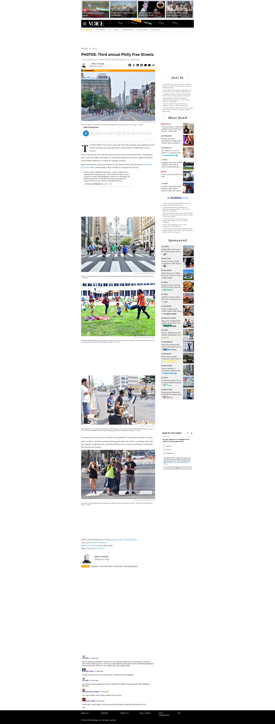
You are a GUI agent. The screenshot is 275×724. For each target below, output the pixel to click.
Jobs (164, 172)
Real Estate (167, 270)
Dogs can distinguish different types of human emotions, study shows (176, 204)
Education (167, 124)
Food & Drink (101, 29)
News (120, 22)
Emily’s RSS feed (91, 546)
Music (117, 29)
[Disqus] (118, 626)
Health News (167, 366)
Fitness (166, 247)
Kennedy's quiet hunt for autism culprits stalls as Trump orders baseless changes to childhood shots (177, 86)
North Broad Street (131, 566)
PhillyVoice (96, 23)
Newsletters (155, 29)
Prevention (167, 148)
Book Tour (167, 258)
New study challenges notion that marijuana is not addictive (174, 225)
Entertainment (127, 29)
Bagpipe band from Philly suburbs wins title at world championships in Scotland (176, 95)
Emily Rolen (98, 64)
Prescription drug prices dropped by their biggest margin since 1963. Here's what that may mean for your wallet (177, 230)
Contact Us (124, 713)
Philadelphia (118, 566)
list (93, 441)
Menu (84, 23)
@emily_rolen (117, 540)
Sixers (165, 184)
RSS (179, 713)
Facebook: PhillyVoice (98, 543)
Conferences (167, 342)
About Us (84, 713)
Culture (148, 23)
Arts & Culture (142, 29)
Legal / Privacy (145, 713)
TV (110, 29)
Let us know (100, 548)
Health (134, 23)
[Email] (149, 65)
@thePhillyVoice (131, 540)
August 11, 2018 (107, 184)
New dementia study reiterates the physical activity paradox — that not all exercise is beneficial (176, 100)
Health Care (167, 389)
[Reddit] (141, 65)
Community (89, 70)
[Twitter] (133, 65)
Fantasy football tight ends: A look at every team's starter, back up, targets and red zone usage (177, 109)
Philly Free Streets (102, 70)
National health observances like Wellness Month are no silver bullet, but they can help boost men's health (177, 215)
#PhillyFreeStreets (103, 172)
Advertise (104, 713)
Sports (175, 23)
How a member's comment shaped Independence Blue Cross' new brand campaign (175, 220)
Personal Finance (169, 318)
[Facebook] (129, 65)
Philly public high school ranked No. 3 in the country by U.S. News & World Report (176, 91)
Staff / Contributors (164, 714)
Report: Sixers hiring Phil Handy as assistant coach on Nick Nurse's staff (175, 104)
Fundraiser (167, 306)
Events (161, 23)
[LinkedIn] (137, 65)
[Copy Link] (153, 65)
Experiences (167, 136)
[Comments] (145, 65)
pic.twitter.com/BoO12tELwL (110, 181)
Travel (165, 282)
